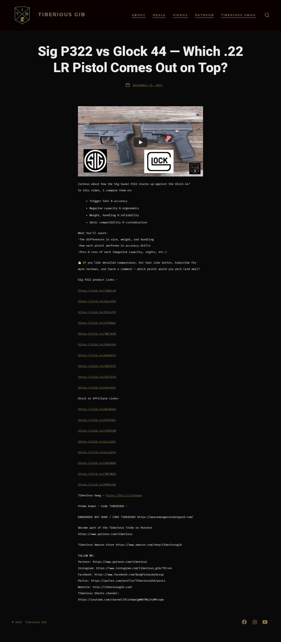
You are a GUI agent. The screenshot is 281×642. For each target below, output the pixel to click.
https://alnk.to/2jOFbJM (97, 430)
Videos (180, 15)
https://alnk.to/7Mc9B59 (97, 474)
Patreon (204, 15)
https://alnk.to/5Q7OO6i (97, 420)
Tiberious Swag (238, 15)
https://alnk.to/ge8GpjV (97, 355)
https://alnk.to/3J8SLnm (97, 290)
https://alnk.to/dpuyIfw (97, 301)
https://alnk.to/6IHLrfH (97, 312)
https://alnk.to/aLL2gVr (97, 452)
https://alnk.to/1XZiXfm (97, 377)
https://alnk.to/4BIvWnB (97, 463)
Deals (159, 15)
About (139, 15)
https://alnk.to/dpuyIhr (97, 387)
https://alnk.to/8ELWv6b (97, 409)
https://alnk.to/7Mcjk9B (97, 333)
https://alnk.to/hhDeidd (97, 344)
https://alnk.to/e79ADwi (97, 323)
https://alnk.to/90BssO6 (97, 484)
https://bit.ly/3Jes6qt (124, 495)
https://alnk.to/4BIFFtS (97, 366)
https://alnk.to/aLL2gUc (97, 441)
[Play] (140, 142)
